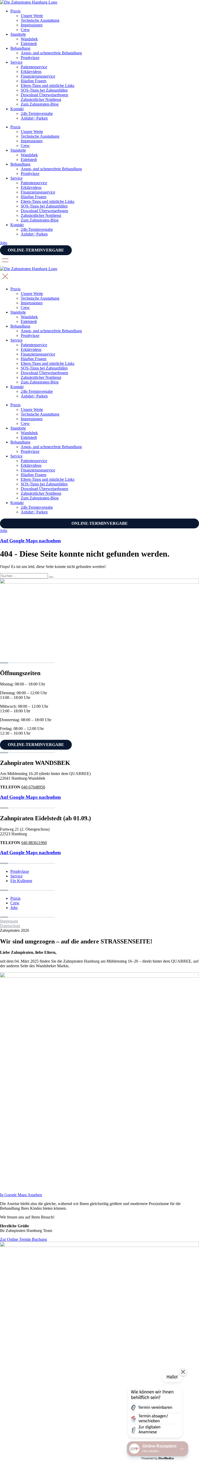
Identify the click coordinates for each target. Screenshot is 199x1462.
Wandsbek (29, 39)
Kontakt (17, 109)
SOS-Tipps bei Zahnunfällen (44, 90)
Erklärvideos (31, 71)
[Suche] (51, 577)
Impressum (9, 921)
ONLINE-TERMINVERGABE (36, 250)
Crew (25, 29)
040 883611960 (34, 842)
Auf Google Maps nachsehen (30, 797)
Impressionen (31, 25)
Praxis (15, 11)
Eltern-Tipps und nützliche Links (47, 85)
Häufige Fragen (33, 81)
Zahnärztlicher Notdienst (41, 99)
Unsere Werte (32, 15)
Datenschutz (10, 926)
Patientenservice (34, 67)
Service (16, 62)
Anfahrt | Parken (34, 118)
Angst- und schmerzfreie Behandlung (51, 53)
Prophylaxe (30, 57)
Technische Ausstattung (40, 20)
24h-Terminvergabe (37, 113)
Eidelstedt (29, 43)
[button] (154, 1405)
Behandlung (20, 48)
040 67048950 (33, 787)
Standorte (18, 34)
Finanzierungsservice (38, 76)
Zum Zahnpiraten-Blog (40, 104)
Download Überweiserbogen (44, 95)
